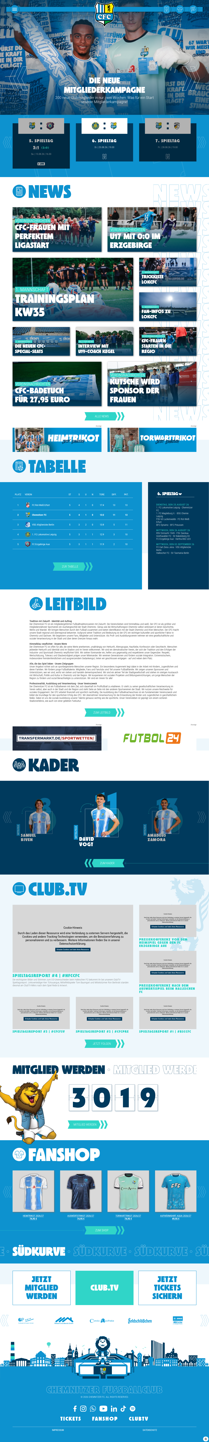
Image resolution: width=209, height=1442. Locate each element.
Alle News (102, 416)
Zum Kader (107, 863)
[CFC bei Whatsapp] (93, 1409)
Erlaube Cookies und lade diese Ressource (73, 949)
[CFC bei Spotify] (133, 1409)
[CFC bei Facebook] (75, 1409)
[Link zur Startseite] (104, 26)
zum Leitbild (101, 712)
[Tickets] (104, 157)
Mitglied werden (85, 1124)
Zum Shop (101, 1230)
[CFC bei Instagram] (83, 1409)
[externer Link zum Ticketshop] (167, 9)
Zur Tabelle (70, 566)
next (190, 79)
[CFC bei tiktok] (123, 1409)
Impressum (58, 1430)
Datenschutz (150, 1430)
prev (18, 79)
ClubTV (139, 1419)
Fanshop (105, 1419)
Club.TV (104, 1288)
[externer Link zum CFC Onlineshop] (180, 9)
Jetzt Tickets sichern (167, 1288)
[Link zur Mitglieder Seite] (194, 9)
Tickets (70, 1419)
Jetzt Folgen (102, 1043)
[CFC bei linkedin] (114, 1409)
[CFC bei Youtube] (103, 1409)
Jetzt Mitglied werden (41, 1288)
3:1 (36, 148)
